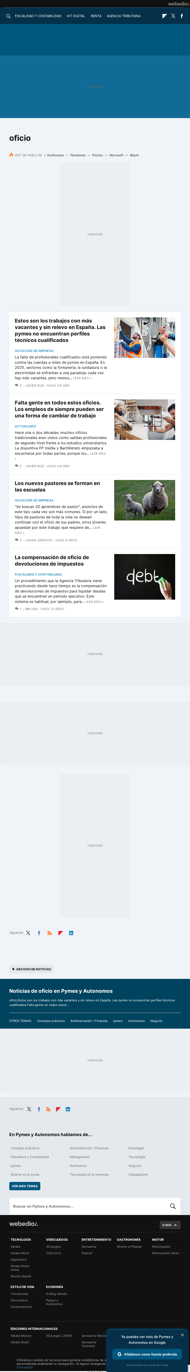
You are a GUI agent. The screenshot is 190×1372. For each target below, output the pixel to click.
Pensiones (78, 155)
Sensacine (89, 1246)
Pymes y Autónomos (54, 1302)
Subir (166, 1225)
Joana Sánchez (39, 540)
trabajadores (138, 1174)
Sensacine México (95, 1336)
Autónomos (55, 155)
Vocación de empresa (34, 351)
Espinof (87, 1253)
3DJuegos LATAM (59, 1336)
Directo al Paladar (129, 1246)
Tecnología (137, 1157)
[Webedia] (179, 3)
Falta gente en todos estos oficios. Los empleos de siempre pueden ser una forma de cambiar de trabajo (59, 409)
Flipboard (164, 16)
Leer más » (82, 378)
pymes (118, 1021)
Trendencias (19, 1294)
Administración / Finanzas (89, 1021)
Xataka (15, 1246)
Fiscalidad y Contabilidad (38, 16)
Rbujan (31, 609)
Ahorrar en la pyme (25, 1174)
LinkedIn (71, 932)
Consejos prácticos (51, 1021)
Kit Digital (76, 16)
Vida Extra (53, 1253)
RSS (49, 932)
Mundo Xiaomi (21, 1276)
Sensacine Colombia (89, 1344)
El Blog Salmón (56, 1294)
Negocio (156, 1021)
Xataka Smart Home (20, 1268)
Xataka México (21, 1336)
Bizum (134, 155)
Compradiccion (21, 1307)
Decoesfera (19, 1300)
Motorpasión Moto (165, 1253)
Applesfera (18, 1259)
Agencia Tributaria (123, 16)
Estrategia (136, 1148)
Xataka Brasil (20, 1342)
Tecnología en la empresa (89, 1174)
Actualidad (25, 426)
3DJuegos (53, 1246)
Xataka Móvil (20, 1253)
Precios (97, 155)
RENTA (96, 16)
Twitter (173, 16)
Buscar (173, 1206)
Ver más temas (25, 1186)
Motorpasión (161, 1246)
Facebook (181, 16)
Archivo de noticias (33, 969)
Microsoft (117, 155)
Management (80, 1157)
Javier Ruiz (35, 385)
